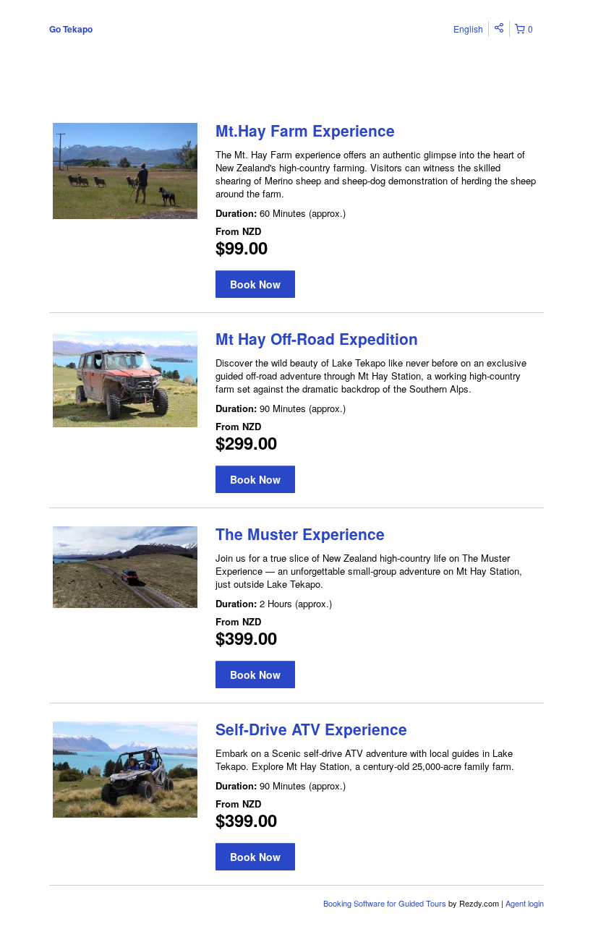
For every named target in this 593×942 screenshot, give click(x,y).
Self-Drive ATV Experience (311, 729)
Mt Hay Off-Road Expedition (317, 338)
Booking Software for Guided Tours (385, 903)
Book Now (255, 284)
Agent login (524, 903)
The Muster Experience (300, 533)
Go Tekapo (71, 28)
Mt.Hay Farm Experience (305, 130)
